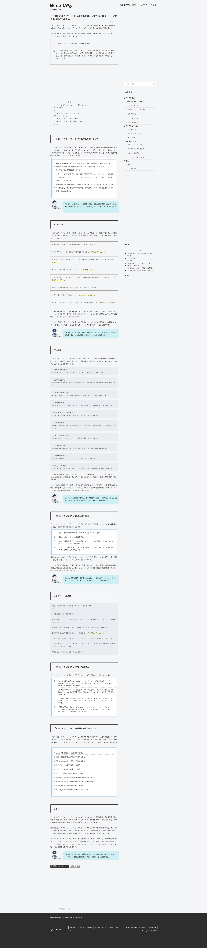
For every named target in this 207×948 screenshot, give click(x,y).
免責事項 (81, 927)
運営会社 (142, 927)
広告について (119, 927)
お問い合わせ (151, 927)
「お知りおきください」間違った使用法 (66, 118)
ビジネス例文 (58, 108)
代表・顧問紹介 (131, 927)
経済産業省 (54, 917)
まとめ (56, 124)
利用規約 (89, 927)
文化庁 (72, 917)
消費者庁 (61, 917)
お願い (73, 866)
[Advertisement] (84, 81)
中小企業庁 (78, 917)
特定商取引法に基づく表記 (104, 927)
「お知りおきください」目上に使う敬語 (66, 113)
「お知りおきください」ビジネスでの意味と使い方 (70, 105)
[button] (154, 84)
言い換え (57, 110)
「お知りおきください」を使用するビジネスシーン (70, 121)
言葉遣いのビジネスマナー (60, 866)
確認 (78, 866)
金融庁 (67, 917)
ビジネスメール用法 (60, 116)
